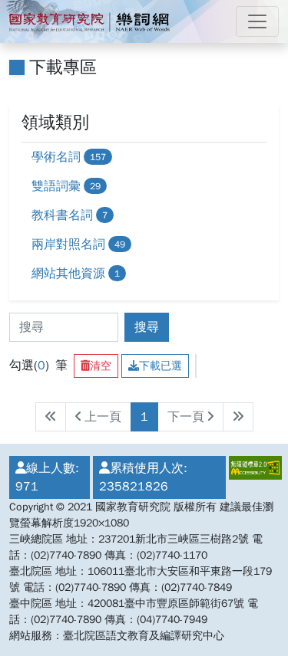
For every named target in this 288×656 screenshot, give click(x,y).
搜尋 (146, 327)
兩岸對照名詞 (78, 244)
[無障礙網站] (252, 477)
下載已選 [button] (160, 365)
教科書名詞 (69, 215)
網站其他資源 (75, 273)
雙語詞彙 (66, 186)
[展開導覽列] (257, 21)
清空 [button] (100, 365)
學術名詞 (68, 157)
